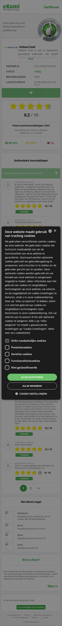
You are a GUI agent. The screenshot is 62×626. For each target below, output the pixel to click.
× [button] (55, 230)
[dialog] (31, 313)
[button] (31, 393)
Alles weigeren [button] (32, 385)
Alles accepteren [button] (32, 377)
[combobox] (50, 231)
